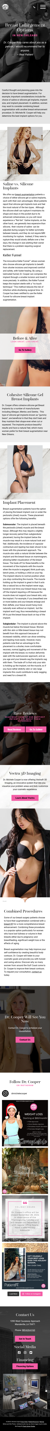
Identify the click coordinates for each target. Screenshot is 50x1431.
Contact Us (25, 1039)
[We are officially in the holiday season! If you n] (25, 1123)
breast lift (8, 923)
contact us (37, 971)
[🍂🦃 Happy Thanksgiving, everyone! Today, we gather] (25, 1171)
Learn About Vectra (25, 797)
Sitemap (42, 1421)
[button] (43, 6)
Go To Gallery (25, 349)
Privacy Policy (24, 1421)
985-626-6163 (28, 1330)
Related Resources (34, 1421)
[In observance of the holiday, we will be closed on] (25, 1218)
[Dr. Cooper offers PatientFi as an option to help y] (25, 1266)
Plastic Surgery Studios (29, 1426)
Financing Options (25, 1366)
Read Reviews (14, 729)
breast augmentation (25, 194)
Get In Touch (25, 1338)
